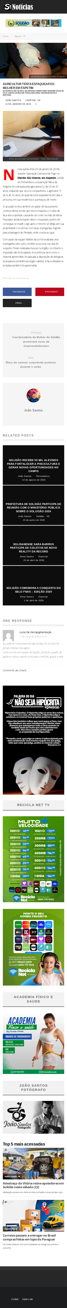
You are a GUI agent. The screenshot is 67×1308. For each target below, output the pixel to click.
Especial (8, 1229)
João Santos (12, 100)
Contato (14, 1299)
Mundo (15, 1229)
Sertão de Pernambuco (16, 278)
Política (7, 1176)
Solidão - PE (15, 1176)
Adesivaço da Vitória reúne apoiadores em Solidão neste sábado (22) (33, 1185)
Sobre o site (27, 1299)
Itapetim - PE (33, 100)
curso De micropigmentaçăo (35, 632)
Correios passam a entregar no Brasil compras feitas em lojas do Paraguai (29, 1237)
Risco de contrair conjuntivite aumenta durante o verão (31, 362)
